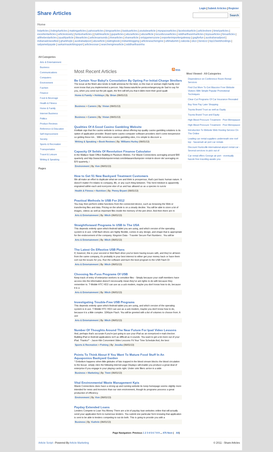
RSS (178, 70)
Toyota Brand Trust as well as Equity (207, 109)
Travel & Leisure (48, 154)
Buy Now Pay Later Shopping (203, 104)
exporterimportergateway (176, 37)
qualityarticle (66, 37)
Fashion (44, 87)
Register (233, 8)
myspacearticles (167, 30)
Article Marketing (79, 442)
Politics (43, 118)
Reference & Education (52, 128)
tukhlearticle (102, 34)
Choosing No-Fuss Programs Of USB (101, 274)
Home (41, 24)
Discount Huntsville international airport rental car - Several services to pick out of (214, 149)
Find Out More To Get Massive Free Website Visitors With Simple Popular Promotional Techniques (211, 90)
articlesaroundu (99, 37)
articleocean (92, 44)
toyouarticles (213, 34)
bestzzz (203, 40)
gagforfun (198, 37)
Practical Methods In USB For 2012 (99, 200)
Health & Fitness (48, 103)
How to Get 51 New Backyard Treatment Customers (111, 176)
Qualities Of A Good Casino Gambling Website (108, 127)
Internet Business (49, 113)
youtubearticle (147, 30)
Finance (44, 93)
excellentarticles (46, 34)
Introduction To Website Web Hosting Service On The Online (213, 132)
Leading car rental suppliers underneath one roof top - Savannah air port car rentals (213, 140)
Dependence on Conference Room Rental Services (209, 80)
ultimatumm (172, 40)
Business (44, 67)
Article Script (45, 442)
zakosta (185, 40)
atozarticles (132, 34)
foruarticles (228, 34)
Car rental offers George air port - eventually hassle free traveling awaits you (211, 157)
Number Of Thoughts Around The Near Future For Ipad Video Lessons (125, 330)
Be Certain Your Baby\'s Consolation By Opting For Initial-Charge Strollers (128, 80)
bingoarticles (113, 30)
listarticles (43, 30)
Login (202, 8)
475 (165, 433)
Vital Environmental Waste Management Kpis (106, 382)
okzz (194, 40)
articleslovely (65, 34)
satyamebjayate (46, 44)
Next (170, 433)
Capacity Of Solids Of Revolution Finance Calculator (112, 151)
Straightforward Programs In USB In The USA (106, 225)
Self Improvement (49, 134)
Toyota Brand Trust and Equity (203, 114)
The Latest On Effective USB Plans (99, 249)
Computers (45, 77)
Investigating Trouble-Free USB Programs (104, 302)
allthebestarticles (47, 37)
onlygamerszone (150, 37)
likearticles (82, 37)
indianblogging (130, 40)
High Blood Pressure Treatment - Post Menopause (214, 119)
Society (44, 139)
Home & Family (48, 108)
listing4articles (59, 30)
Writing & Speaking (49, 159)
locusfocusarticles (165, 34)
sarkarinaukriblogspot (70, 44)
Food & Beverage (49, 98)
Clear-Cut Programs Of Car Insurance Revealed (213, 99)
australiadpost (83, 40)
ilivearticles (116, 37)
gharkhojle (66, 40)
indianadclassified (47, 40)
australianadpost (215, 37)
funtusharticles (83, 34)
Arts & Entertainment (50, 62)
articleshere (205, 30)
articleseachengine (152, 40)
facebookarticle (187, 30)
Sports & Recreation (50, 144)
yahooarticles (96, 30)
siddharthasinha (135, 44)
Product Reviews (49, 123)
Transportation (47, 149)
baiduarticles (129, 30)
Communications (48, 72)
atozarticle (99, 40)
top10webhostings (220, 40)
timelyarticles (221, 30)
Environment (46, 82)
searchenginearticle (112, 44)
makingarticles (77, 30)
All (177, 433)
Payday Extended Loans (92, 407)
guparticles (117, 34)
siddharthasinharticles (191, 34)
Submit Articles (217, 8)
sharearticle (131, 37)
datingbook (113, 40)
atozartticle (147, 34)
